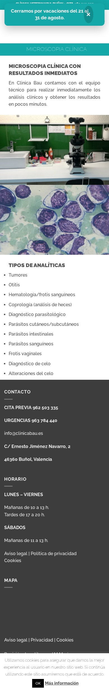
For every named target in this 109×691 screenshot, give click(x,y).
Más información (62, 683)
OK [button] (38, 683)
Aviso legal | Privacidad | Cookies (39, 640)
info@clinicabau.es (23, 433)
